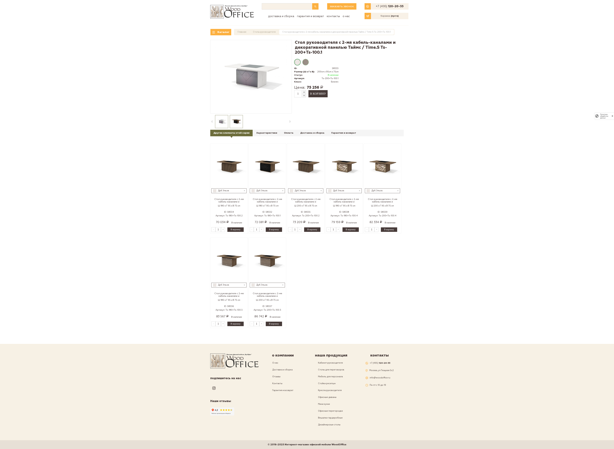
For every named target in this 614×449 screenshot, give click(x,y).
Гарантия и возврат (310, 16)
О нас (346, 16)
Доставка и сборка (281, 16)
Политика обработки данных (604, 116)
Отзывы (276, 376)
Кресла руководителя (330, 390)
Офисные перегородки (330, 411)
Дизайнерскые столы (329, 424)
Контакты (333, 16)
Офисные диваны (327, 397)
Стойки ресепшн (327, 383)
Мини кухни (324, 404)
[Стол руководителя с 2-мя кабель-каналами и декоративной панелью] (229, 167)
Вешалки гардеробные (330, 418)
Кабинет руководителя (330, 363)
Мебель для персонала (330, 376)
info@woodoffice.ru (380, 378)
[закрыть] (612, 116)
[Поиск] (315, 6)
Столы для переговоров (331, 369)
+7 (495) (390, 6)
